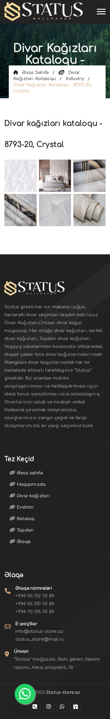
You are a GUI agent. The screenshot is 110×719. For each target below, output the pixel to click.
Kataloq (24, 518)
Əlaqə (23, 541)
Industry (75, 78)
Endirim (24, 507)
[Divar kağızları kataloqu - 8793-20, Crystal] (20, 175)
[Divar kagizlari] (43, 11)
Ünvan (21, 651)
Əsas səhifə (33, 72)
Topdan (24, 530)
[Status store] (35, 706)
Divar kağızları (32, 495)
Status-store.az (63, 692)
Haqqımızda (30, 484)
